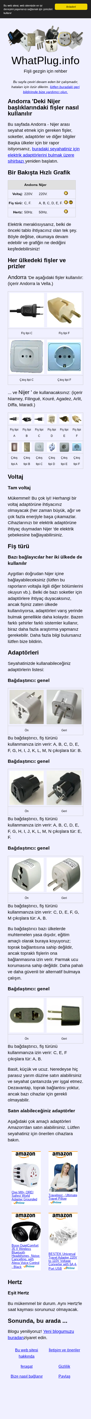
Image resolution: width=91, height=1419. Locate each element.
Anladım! (71, 6)
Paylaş (64, 1376)
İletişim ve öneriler (64, 1350)
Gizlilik (64, 1366)
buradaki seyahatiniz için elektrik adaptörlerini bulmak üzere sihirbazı (44, 155)
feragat (27, 1366)
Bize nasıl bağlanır (27, 1376)
